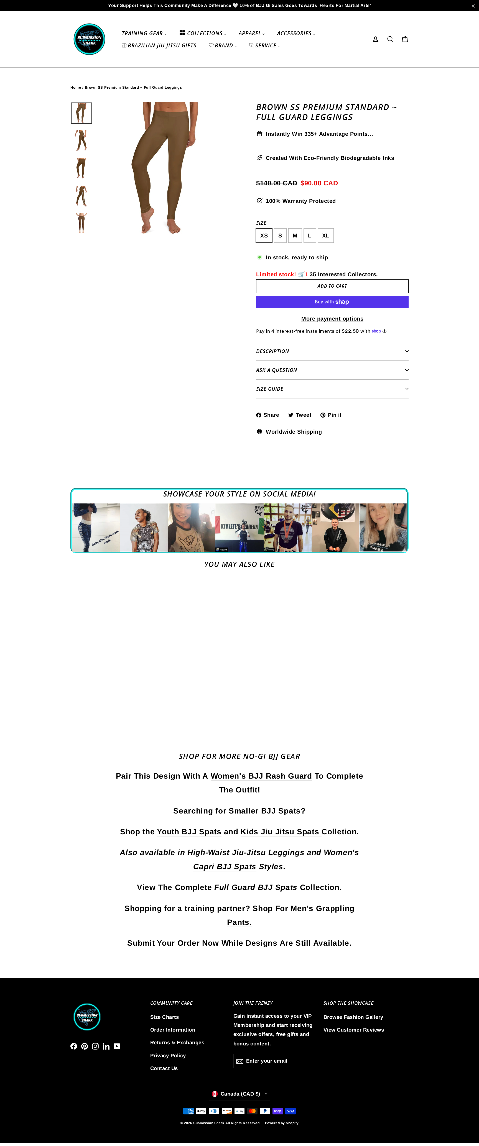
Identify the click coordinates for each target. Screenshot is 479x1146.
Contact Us (164, 1068)
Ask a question (276, 370)
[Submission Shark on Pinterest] (84, 1046)
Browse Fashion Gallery (353, 1017)
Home (75, 87)
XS (264, 235)
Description (272, 351)
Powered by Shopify (282, 1123)
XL (325, 235)
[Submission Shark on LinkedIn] (106, 1046)
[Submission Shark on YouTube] (117, 1046)
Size (261, 223)
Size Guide (270, 388)
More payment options (332, 319)
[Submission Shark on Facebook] (73, 1046)
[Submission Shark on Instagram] (95, 1046)
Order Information (172, 1030)
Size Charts (164, 1017)
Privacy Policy (168, 1055)
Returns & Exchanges (177, 1042)
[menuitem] (144, 33)
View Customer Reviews (353, 1030)
